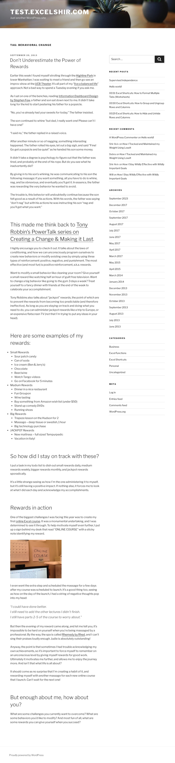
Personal (114, 365)
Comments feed (118, 405)
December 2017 (118, 205)
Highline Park (84, 75)
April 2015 (114, 269)
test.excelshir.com (49, 12)
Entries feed (115, 398)
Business (114, 346)
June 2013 (115, 326)
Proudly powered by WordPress (26, 755)
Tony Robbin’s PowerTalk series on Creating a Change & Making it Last (51, 231)
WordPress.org (117, 411)
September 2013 (118, 307)
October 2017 (116, 211)
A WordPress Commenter (123, 137)
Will (111, 174)
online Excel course (28, 521)
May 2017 (114, 243)
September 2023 (118, 198)
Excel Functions (117, 353)
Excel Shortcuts (117, 359)
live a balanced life (85, 83)
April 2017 (114, 249)
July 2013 (114, 320)
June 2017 (114, 237)
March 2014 (116, 275)
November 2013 (118, 294)
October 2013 (117, 301)
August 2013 (116, 313)
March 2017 (116, 256)
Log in (112, 392)
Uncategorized (117, 372)
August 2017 (116, 224)
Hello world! (115, 86)
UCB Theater (43, 83)
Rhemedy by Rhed (73, 634)
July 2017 (114, 230)
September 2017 (118, 217)
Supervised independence (123, 80)
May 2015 (114, 262)
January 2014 (116, 281)
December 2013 (118, 288)
